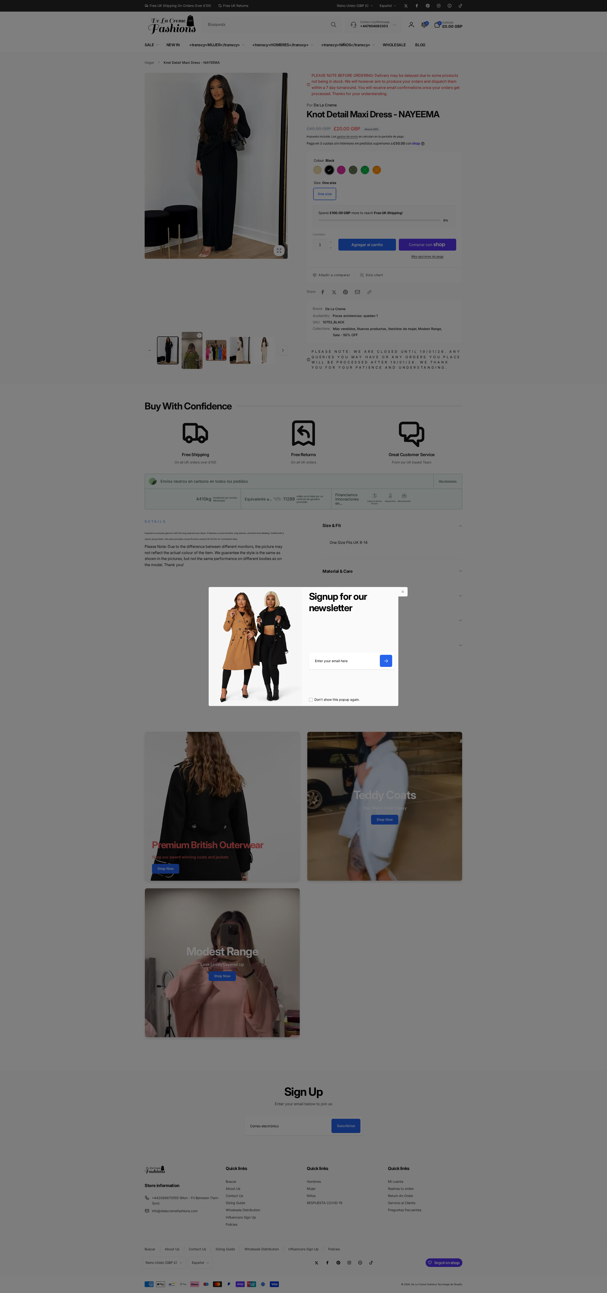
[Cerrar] (403, 591)
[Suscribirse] (386, 661)
